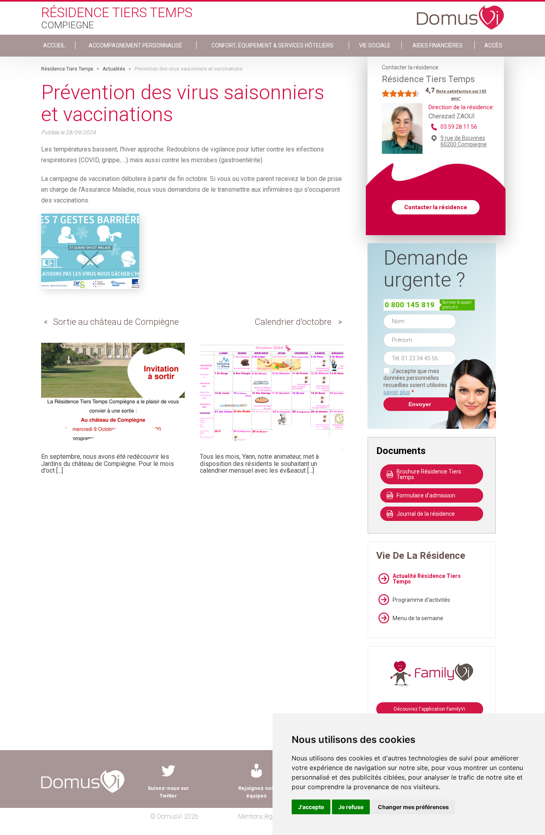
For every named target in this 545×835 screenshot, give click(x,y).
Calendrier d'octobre (293, 322)
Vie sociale (375, 45)
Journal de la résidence (426, 514)
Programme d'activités (421, 600)
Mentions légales (260, 816)
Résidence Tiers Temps (67, 69)
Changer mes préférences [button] (413, 807)
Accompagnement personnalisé (135, 45)
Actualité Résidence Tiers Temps (427, 579)
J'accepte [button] (311, 807)
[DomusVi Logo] (460, 14)
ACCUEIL (54, 45)
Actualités (114, 69)
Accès (493, 45)
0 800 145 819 (409, 304)
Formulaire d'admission (426, 495)
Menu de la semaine (418, 618)
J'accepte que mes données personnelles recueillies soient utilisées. (419, 381)
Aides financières (438, 45)
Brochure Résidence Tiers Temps (429, 474)
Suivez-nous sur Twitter (168, 792)
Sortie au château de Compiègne (116, 322)
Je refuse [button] (350, 807)
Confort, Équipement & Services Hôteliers (272, 45)
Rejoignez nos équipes (256, 792)
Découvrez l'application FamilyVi (429, 709)
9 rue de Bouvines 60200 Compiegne (463, 141)
